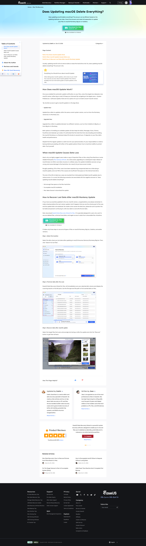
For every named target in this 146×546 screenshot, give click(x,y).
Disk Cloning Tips (31, 514)
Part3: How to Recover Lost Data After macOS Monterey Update (61, 59)
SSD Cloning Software (33, 517)
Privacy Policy (67, 500)
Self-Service (50, 494)
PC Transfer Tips (31, 522)
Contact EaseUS (80, 511)
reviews (61, 440)
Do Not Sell (66, 503)
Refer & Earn (79, 528)
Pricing (120, 2)
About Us (78, 503)
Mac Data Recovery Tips (33, 497)
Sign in (126, 2)
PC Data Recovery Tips (33, 494)
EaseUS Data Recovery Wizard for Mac (63, 213)
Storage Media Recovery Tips (34, 500)
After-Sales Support (52, 500)
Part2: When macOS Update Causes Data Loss (56, 57)
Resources (31, 492)
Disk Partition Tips (32, 511)
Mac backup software (60, 159)
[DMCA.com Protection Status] (36, 542)
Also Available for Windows (73, 32)
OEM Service (79, 522)
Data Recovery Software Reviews (35, 505)
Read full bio (50, 415)
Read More (87, 442)
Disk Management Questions (54, 514)
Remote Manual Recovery (53, 503)
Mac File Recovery (38, 7)
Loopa (65, 522)
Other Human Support (52, 505)
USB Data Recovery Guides (34, 503)
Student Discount (80, 525)
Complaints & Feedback (82, 531)
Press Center (79, 505)
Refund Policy (67, 497)
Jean (92, 391)
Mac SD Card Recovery (12, 70)
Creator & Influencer (81, 519)
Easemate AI (67, 516)
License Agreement (68, 505)
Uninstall (66, 494)
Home (29, 7)
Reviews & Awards (80, 508)
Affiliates (78, 517)
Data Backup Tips (31, 508)
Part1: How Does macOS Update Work (54, 54)
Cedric (52, 43)
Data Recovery (46, 2)
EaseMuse (66, 519)
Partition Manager (59, 2)
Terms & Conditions (69, 508)
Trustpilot (103, 502)
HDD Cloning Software (33, 519)
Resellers (78, 514)
